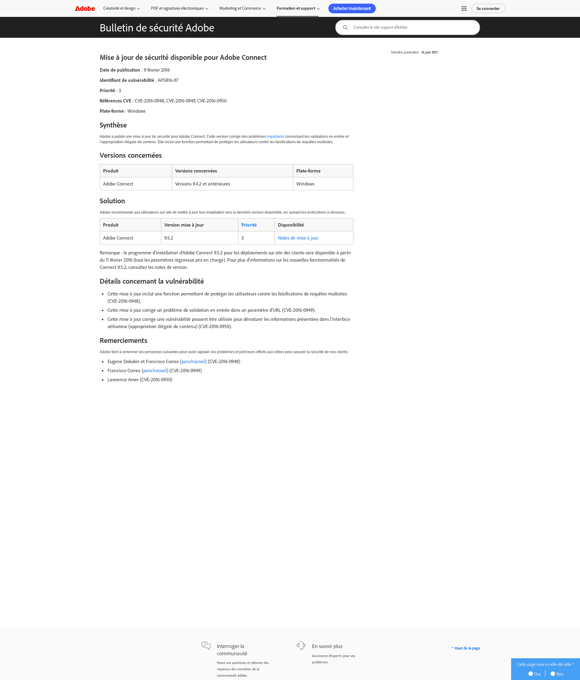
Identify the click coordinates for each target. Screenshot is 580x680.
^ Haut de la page (466, 648)
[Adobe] (84, 8)
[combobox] (407, 27)
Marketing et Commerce (240, 8)
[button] (464, 8)
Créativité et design (119, 8)
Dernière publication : (405, 52)
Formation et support (296, 8)
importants (275, 136)
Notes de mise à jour (298, 238)
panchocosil (193, 361)
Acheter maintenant (352, 8)
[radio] (536, 673)
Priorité (249, 225)
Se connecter (488, 8)
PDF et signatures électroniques (177, 8)
